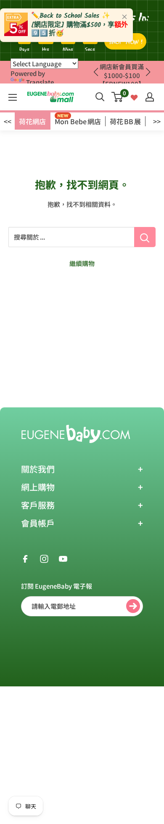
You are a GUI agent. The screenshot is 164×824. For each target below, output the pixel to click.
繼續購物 (82, 263)
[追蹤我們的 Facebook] (25, 558)
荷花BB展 (125, 121)
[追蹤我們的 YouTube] (63, 558)
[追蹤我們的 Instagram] (44, 558)
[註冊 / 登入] (149, 97)
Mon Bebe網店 (78, 121)
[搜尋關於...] (145, 237)
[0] (117, 97)
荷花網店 (32, 121)
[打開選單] (12, 97)
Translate (40, 82)
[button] (147, 72)
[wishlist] (134, 96)
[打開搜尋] (100, 97)
